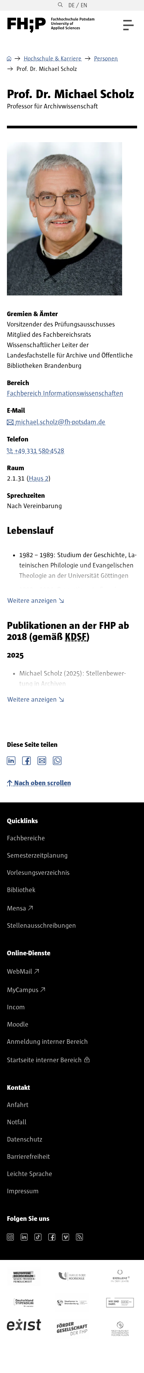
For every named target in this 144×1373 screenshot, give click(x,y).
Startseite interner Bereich (44, 1060)
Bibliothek (21, 890)
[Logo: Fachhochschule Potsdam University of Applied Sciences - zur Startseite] (51, 25)
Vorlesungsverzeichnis (38, 872)
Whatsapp (57, 760)
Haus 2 (38, 478)
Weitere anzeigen (32, 600)
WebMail (19, 971)
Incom (16, 1007)
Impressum (23, 1191)
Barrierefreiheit (28, 1156)
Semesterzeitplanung (37, 855)
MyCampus (22, 990)
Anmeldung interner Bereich (47, 1041)
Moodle (17, 1024)
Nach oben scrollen (42, 783)
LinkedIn (11, 760)
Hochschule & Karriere (52, 59)
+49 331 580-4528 (39, 451)
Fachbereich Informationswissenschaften (65, 393)
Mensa (16, 908)
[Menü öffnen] (128, 25)
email (42, 760)
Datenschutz (24, 1139)
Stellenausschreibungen (41, 925)
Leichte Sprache (29, 1174)
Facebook (26, 760)
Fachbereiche (26, 838)
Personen (106, 59)
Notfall (16, 1122)
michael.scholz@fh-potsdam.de (60, 422)
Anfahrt (17, 1105)
